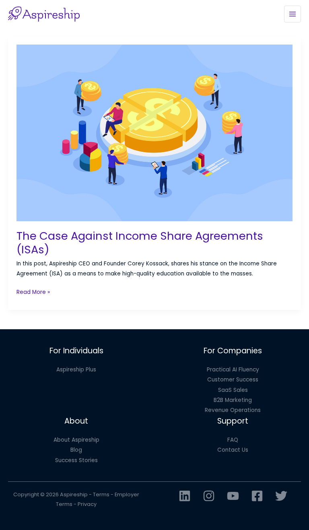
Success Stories (76, 460)
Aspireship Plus (76, 369)
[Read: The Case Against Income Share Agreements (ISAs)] (154, 133)
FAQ (232, 440)
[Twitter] (281, 496)
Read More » (33, 292)
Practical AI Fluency (233, 369)
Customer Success (232, 379)
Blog (76, 450)
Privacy (87, 504)
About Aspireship (76, 440)
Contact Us (232, 450)
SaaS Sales (233, 390)
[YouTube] (233, 496)
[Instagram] (209, 496)
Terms (101, 494)
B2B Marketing (233, 400)
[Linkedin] (185, 496)
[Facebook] (257, 496)
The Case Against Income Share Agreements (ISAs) (139, 242)
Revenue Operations (233, 410)
